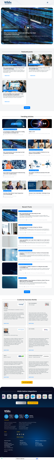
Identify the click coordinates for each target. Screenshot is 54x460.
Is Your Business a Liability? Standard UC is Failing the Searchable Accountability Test (14, 132)
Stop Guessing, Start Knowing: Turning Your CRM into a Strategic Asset (39, 68)
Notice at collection (20, 458)
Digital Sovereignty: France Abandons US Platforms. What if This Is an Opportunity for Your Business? (34, 281)
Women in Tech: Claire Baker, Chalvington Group (39, 193)
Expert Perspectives (7, 170)
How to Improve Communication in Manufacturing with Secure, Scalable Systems (14, 173)
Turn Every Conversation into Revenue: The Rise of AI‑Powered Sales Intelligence (34, 253)
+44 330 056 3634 (10, 447)
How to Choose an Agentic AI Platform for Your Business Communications (39, 153)
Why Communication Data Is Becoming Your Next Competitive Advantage (20, 33)
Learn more (6, 323)
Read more (6, 40)
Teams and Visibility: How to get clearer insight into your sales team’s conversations (13, 94)
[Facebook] (17, 434)
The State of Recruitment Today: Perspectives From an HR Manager (13, 194)
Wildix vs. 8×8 (32, 131)
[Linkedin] (19, 434)
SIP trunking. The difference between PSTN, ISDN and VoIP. (39, 173)
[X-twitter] (21, 434)
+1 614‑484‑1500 (25, 444)
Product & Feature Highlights (34, 129)
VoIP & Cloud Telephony (33, 170)
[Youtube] (23, 434)
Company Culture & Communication (10, 90)
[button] (3, 25)
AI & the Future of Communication (10, 30)
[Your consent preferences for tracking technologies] (2, 458)
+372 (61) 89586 (40, 445)
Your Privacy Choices (30, 458)
